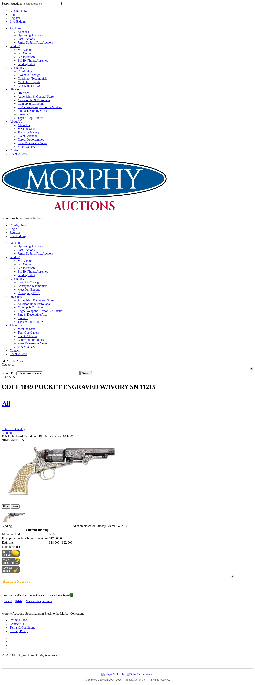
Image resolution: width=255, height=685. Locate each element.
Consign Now (18, 10)
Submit (8, 601)
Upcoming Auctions (30, 35)
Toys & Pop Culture (30, 118)
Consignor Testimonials (32, 78)
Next (15, 506)
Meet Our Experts (29, 82)
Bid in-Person (26, 57)
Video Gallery (26, 146)
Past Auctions (26, 39)
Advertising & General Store (36, 96)
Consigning (17, 67)
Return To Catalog (13, 429)
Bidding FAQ (26, 64)
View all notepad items (39, 601)
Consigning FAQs (29, 85)
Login (13, 14)
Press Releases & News (32, 143)
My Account (25, 49)
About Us (16, 121)
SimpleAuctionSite (136, 679)
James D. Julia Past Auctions (36, 42)
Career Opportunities (31, 139)
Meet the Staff (26, 128)
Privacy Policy (19, 631)
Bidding (15, 46)
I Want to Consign (29, 75)
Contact (14, 150)
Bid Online (24, 53)
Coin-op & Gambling (31, 103)
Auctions (15, 28)
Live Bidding (18, 21)
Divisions (16, 89)
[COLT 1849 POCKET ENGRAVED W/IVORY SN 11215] (61, 499)
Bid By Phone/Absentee (33, 60)
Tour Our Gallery (28, 132)
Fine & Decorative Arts (32, 110)
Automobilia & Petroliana (34, 100)
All (6, 403)
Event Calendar (27, 136)
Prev (6, 506)
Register (15, 18)
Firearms (23, 114)
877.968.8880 (18, 154)
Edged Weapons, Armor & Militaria (40, 107)
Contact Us (17, 624)
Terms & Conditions (22, 627)
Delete (18, 601)
